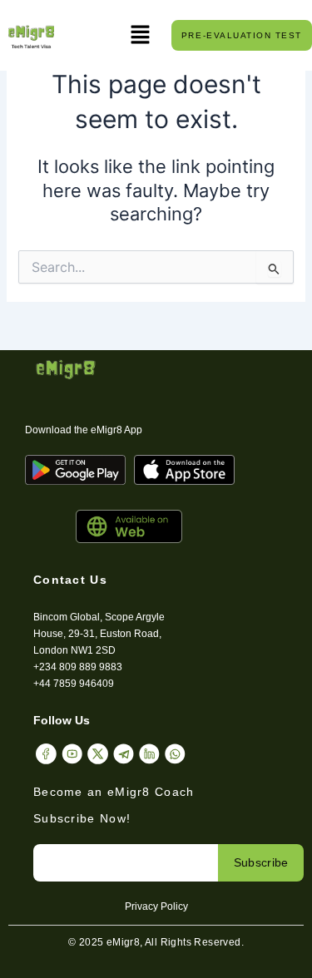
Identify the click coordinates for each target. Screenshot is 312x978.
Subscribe (261, 862)
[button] (140, 35)
